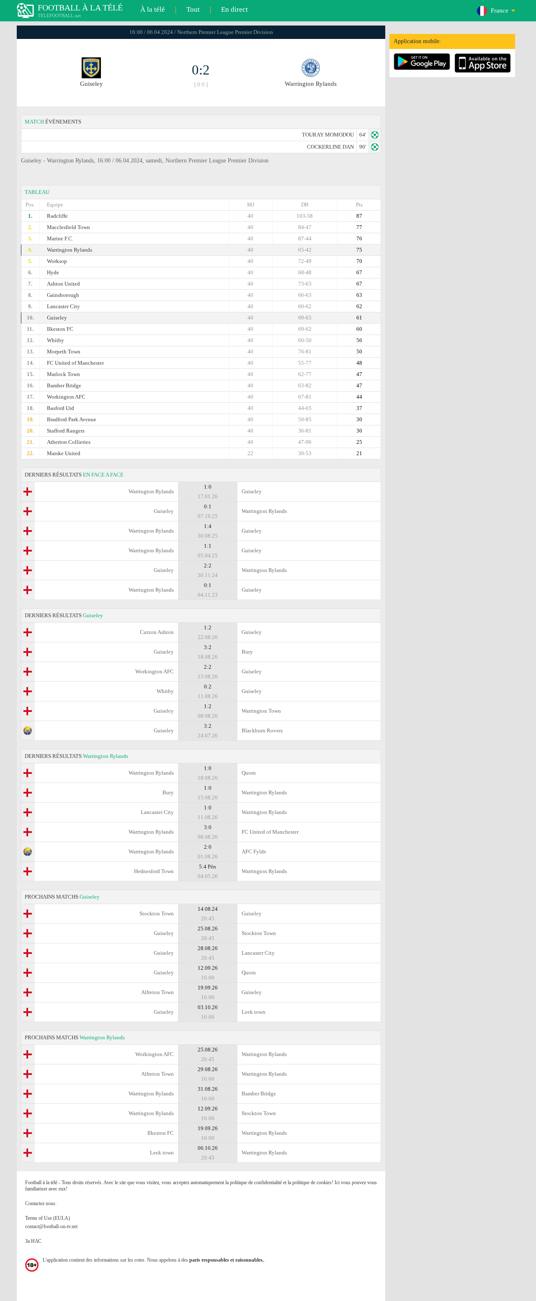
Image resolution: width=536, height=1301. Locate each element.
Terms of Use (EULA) (47, 1218)
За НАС (33, 1241)
